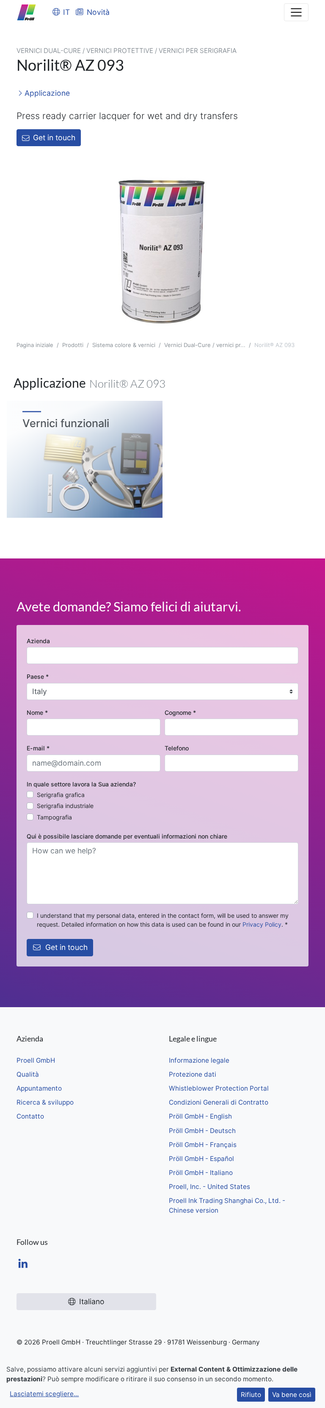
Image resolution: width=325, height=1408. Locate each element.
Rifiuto (251, 1395)
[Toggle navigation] (296, 12)
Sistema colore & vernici (123, 345)
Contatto (30, 1116)
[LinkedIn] (23, 1264)
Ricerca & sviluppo (45, 1102)
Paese (38, 676)
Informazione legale (199, 1060)
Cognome (180, 712)
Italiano (92, 1301)
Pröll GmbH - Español (201, 1159)
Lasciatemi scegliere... (44, 1394)
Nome (37, 712)
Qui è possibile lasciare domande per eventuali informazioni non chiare (127, 836)
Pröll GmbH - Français (203, 1145)
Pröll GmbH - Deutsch (202, 1131)
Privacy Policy (261, 924)
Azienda (38, 640)
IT (66, 12)
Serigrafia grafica (61, 794)
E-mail (38, 748)
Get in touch (54, 137)
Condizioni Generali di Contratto (218, 1102)
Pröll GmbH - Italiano (201, 1173)
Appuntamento (39, 1088)
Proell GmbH (36, 1060)
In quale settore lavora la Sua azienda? (81, 784)
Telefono (177, 748)
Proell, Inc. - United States (209, 1187)
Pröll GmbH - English (200, 1116)
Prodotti (72, 345)
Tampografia (54, 817)
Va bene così (291, 1395)
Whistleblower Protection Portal (219, 1088)
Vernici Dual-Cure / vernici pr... (204, 345)
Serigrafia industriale (65, 805)
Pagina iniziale (35, 345)
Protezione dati (192, 1074)
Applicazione (46, 93)
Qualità (28, 1074)
